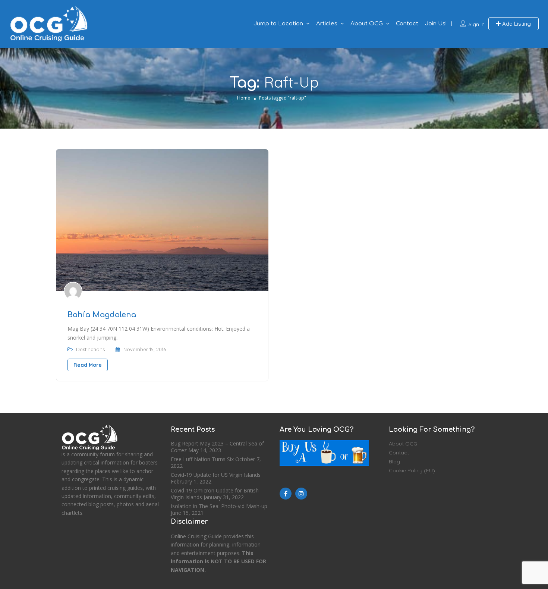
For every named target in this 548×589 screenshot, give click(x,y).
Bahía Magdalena (101, 315)
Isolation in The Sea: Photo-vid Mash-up (219, 506)
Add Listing (516, 23)
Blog (394, 461)
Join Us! (436, 24)
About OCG (366, 24)
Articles (326, 24)
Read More (87, 365)
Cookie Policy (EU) (412, 470)
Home (243, 98)
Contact (407, 24)
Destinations (90, 349)
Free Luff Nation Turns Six (202, 459)
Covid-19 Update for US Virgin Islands (216, 474)
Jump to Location (278, 24)
